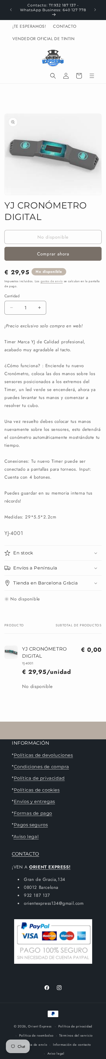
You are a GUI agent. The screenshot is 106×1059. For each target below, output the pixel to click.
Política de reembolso (36, 1035)
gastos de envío (52, 281)
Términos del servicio (76, 1035)
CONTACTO (25, 854)
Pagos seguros (31, 825)
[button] (53, 75)
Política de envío (34, 1044)
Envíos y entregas (34, 801)
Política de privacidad (39, 778)
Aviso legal (26, 836)
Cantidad (11, 296)
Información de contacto (72, 1044)
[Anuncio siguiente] (95, 9)
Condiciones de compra (41, 766)
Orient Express (39, 1026)
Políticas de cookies (37, 790)
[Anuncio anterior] (10, 9)
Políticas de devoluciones (43, 755)
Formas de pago (33, 813)
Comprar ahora (53, 254)
